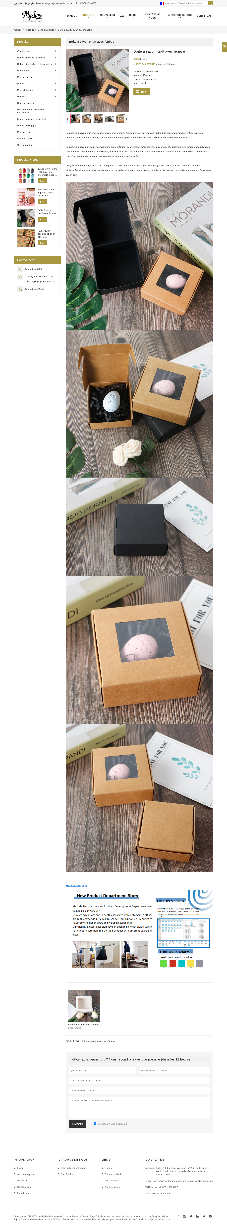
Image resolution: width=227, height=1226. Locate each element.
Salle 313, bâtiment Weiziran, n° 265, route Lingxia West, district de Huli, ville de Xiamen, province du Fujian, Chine (182, 1171)
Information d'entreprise (73, 1168)
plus (42, 180)
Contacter (154, 1159)
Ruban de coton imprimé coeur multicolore (46, 192)
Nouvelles (22, 1180)
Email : (149, 1181)
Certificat (204, 15)
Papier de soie (24, 132)
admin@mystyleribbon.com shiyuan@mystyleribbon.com (45, 3)
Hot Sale (21, 96)
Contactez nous (152, 16)
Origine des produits (144, 63)
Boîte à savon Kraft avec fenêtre (98, 1041)
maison (72, 15)
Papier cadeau (25, 77)
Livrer (20, 1168)
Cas (122, 15)
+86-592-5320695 (34, 289)
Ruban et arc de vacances (31, 57)
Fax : (148, 1193)
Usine (133, 15)
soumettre (77, 1123)
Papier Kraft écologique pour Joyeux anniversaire (46, 233)
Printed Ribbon (25, 90)
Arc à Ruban (111, 1180)
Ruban (20, 83)
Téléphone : (151, 1187)
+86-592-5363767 (88, 3)
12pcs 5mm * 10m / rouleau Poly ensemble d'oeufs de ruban (47, 172)
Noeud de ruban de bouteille (32, 119)
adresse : (150, 1168)
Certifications (24, 1187)
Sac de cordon (25, 145)
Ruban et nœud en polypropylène (35, 64)
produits (88, 15)
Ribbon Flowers (25, 103)
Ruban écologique (26, 125)
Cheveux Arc (24, 51)
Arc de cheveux (113, 1187)
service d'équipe (76, 885)
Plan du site (23, 1193)
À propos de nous (180, 15)
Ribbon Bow (23, 70)
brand (136, 58)
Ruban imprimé (113, 1174)
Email (141, 91)
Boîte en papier (46, 29)
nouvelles (107, 15)
